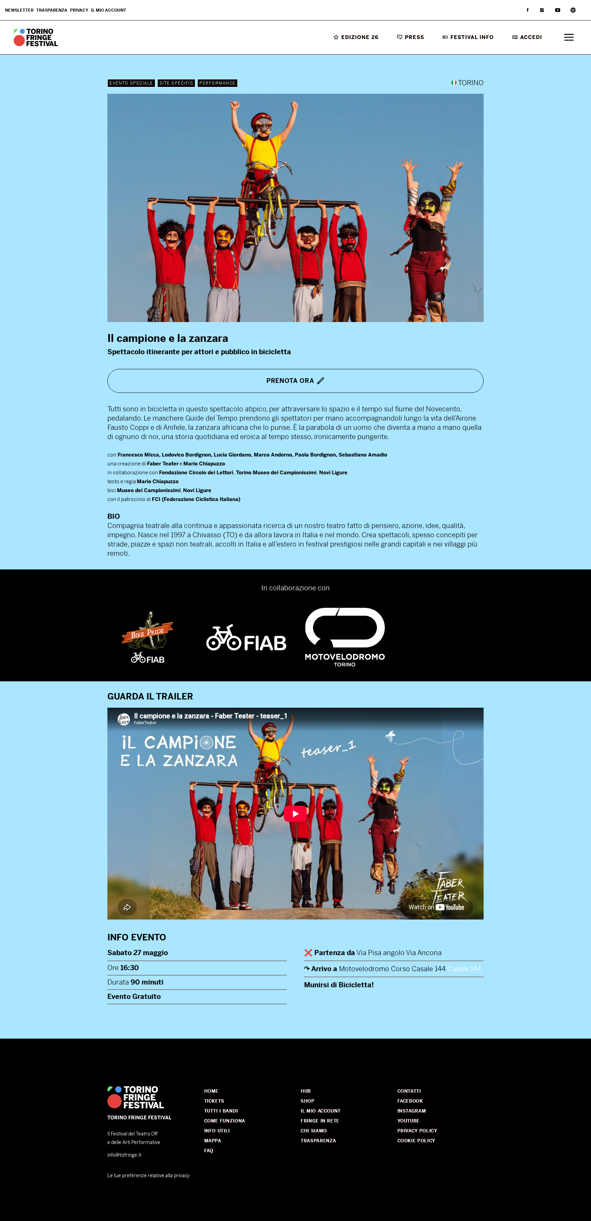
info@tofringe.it (124, 1155)
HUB (306, 1091)
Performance (217, 83)
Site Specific (176, 83)
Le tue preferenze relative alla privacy (148, 1175)
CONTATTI (409, 1091)
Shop (308, 1101)
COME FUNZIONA (224, 1121)
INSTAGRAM (411, 1111)
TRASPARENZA (318, 1141)
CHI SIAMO (314, 1131)
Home (211, 1091)
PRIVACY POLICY (417, 1131)
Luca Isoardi (52, 1043)
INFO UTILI (217, 1131)
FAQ (208, 1151)
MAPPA (212, 1141)
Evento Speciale (131, 83)
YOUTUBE (408, 1121)
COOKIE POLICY (416, 1141)
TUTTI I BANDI (221, 1111)
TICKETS (214, 1101)
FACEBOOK (410, 1101)
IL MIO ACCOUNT (321, 1111)
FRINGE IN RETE (320, 1121)
